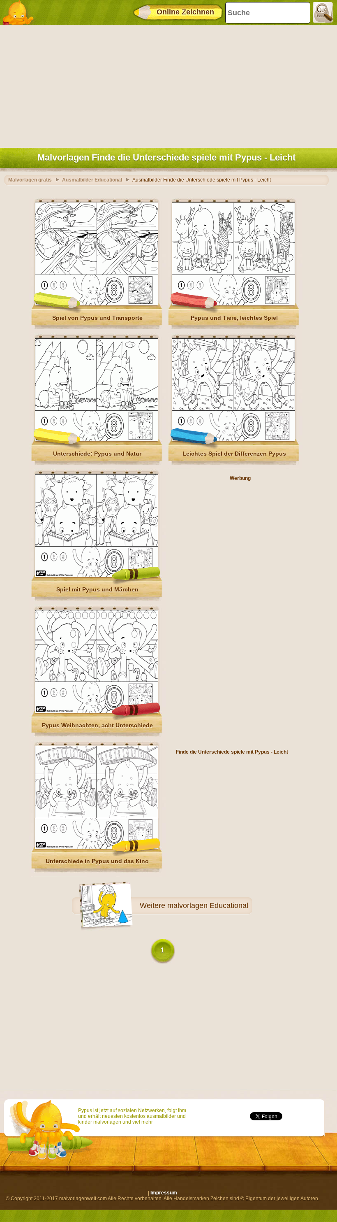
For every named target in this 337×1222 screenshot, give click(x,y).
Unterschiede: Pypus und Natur (97, 453)
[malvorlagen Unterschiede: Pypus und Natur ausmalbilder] (96, 439)
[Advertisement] (166, 84)
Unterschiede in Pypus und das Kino (97, 861)
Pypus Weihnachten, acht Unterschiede (97, 725)
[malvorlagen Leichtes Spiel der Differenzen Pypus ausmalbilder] (233, 439)
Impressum (163, 1193)
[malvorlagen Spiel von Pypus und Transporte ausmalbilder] (96, 304)
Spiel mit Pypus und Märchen (97, 589)
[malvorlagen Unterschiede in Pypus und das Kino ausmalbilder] (96, 847)
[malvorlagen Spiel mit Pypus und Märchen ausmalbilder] (96, 575)
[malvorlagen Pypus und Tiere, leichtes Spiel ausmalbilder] (233, 304)
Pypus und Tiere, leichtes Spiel (234, 317)
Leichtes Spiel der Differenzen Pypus (234, 453)
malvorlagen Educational (207, 905)
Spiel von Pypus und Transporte (97, 317)
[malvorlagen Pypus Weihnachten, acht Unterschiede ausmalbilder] (96, 711)
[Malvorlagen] (20, 12)
